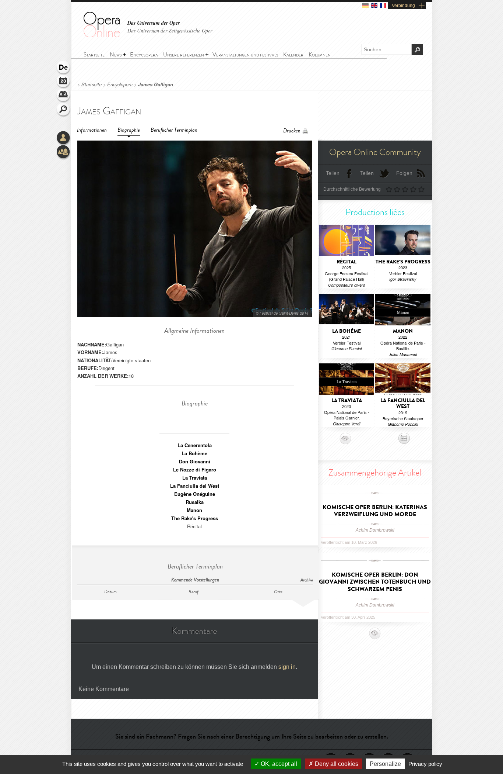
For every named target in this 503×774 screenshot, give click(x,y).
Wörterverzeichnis (63, 96)
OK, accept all (278, 764)
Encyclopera (120, 84)
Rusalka (195, 501)
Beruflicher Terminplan (174, 130)
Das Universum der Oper (153, 23)
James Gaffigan (155, 84)
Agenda (63, 82)
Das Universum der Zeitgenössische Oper (169, 30)
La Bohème (194, 453)
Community (63, 152)
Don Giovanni (194, 461)
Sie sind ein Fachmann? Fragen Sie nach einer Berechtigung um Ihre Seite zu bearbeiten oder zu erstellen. (251, 736)
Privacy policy (425, 764)
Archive (306, 580)
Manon (194, 510)
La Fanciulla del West (194, 485)
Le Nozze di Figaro (194, 469)
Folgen (404, 173)
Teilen (333, 173)
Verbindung (403, 5)
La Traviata (194, 477)
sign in (287, 667)
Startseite (91, 84)
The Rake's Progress (194, 518)
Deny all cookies (335, 764)
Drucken (291, 131)
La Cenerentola (194, 445)
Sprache (63, 68)
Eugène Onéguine (194, 493)
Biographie (128, 130)
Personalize (385, 764)
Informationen (92, 130)
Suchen (63, 110)
